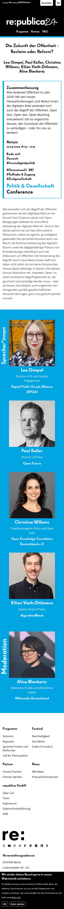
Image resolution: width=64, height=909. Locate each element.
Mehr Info (16, 897)
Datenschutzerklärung (16, 808)
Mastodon (30, 846)
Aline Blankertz (32, 71)
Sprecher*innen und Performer (15, 748)
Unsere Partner (12, 771)
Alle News (38, 771)
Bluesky (47, 846)
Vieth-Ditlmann (38, 603)
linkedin (42, 846)
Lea (24, 370)
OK (4, 904)
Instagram (14, 846)
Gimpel (36, 370)
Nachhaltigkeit (41, 736)
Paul (26, 451)
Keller (37, 451)
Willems (41, 522)
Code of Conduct (42, 746)
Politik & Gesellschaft (30, 186)
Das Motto (38, 741)
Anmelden (47, 2)
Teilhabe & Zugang (22, 174)
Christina (24, 522)
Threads (20, 846)
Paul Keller (34, 62)
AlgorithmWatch (32, 615)
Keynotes (8, 741)
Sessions (8, 736)
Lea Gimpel (13, 62)
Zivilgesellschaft (20, 179)
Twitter (4, 846)
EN (58, 2)
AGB (5, 814)
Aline (22, 682)
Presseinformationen (45, 777)
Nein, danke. (17, 904)
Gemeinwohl (18, 170)
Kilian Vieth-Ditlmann (39, 67)
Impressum (10, 803)
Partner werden (12, 777)
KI (32, 170)
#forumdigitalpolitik (21, 163)
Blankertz (37, 682)
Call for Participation (15, 755)
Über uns (8, 793)
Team (6, 798)
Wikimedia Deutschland (32, 698)
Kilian (16, 603)
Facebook (25, 846)
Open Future (32, 463)
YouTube (9, 846)
